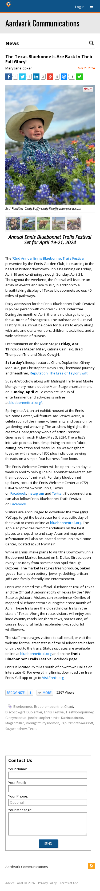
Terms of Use (69, 883)
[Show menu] (90, 6)
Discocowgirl (15, 712)
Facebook (18, 493)
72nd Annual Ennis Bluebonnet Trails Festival (48, 258)
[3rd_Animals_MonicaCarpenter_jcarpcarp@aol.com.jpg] (13, 224)
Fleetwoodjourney (80, 712)
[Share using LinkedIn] (36, 78)
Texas (32, 728)
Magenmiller (14, 723)
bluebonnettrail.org (65, 522)
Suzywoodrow (16, 728)
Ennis (48, 712)
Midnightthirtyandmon (42, 723)
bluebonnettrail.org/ (25, 402)
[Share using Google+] (50, 78)
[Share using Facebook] (8, 78)
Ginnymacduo (15, 717)
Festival (59, 712)
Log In (80, 6)
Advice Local (14, 883)
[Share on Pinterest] (88, 91)
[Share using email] (64, 78)
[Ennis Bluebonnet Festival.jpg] (74, 224)
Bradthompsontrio (48, 706)
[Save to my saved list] (79, 78)
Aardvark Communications (42, 23)
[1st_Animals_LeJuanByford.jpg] (43, 224)
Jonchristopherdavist (43, 717)
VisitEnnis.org (52, 677)
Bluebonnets (23, 706)
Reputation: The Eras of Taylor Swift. (59, 373)
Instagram (36, 493)
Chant (68, 706)
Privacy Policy (47, 883)
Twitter (57, 493)
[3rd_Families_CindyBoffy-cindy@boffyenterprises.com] (28, 224)
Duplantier (34, 712)
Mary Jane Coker (18, 68)
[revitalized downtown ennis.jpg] (58, 224)
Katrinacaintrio (72, 717)
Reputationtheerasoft (77, 723)
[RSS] (91, 866)
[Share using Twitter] (22, 78)
